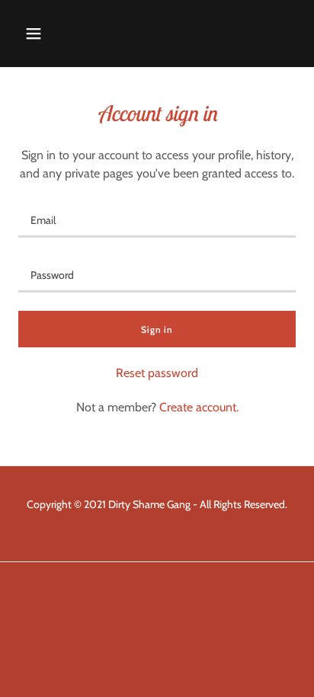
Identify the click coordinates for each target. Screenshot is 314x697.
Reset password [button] (157, 373)
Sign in (157, 329)
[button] (33, 33)
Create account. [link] (199, 407)
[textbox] (157, 219)
